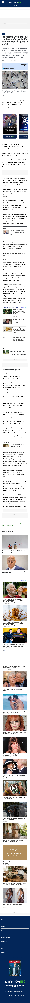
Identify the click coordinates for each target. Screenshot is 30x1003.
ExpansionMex (15, 986)
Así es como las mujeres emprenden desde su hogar (18, 445)
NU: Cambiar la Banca (15, 957)
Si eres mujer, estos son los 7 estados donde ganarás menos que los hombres (14, 551)
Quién (2, 945)
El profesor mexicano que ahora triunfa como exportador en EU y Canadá (18, 352)
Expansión (3, 923)
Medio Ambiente (8, 5)
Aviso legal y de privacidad (15, 995)
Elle (2, 948)
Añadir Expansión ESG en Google (9, 68)
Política (3, 926)
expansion (17, 986)
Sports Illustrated (5, 937)
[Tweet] (24, 65)
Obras (2, 930)
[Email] (27, 65)
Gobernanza (21, 5)
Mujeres (3, 934)
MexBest (3, 952)
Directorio (15, 998)
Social (15, 5)
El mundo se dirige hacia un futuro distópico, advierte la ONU (18, 232)
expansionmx (13, 986)
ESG (2, 919)
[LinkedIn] (22, 65)
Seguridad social (13, 523)
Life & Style (4, 941)
